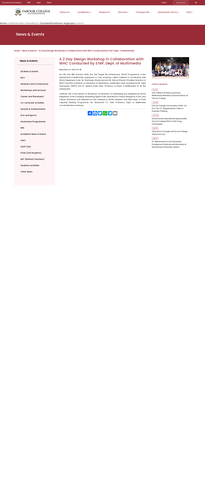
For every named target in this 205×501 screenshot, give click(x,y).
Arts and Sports (28, 115)
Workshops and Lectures (33, 90)
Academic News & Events (33, 134)
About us (64, 12)
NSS (22, 127)
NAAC (49, 2)
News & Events (29, 50)
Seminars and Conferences (34, 84)
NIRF (29, 2)
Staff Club (25, 146)
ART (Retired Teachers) (32, 159)
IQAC (39, 2)
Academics (84, 12)
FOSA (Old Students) (30, 152)
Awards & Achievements (32, 109)
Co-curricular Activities (32, 102)
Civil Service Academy (11, 2)
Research (104, 12)
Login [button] (163, 2)
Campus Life (142, 12)
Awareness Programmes (33, 121)
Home (17, 50)
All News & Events (29, 71)
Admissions (181, 2)
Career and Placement (32, 96)
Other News (26, 171)
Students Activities (29, 165)
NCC (22, 77)
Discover (122, 12)
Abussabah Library (168, 12)
